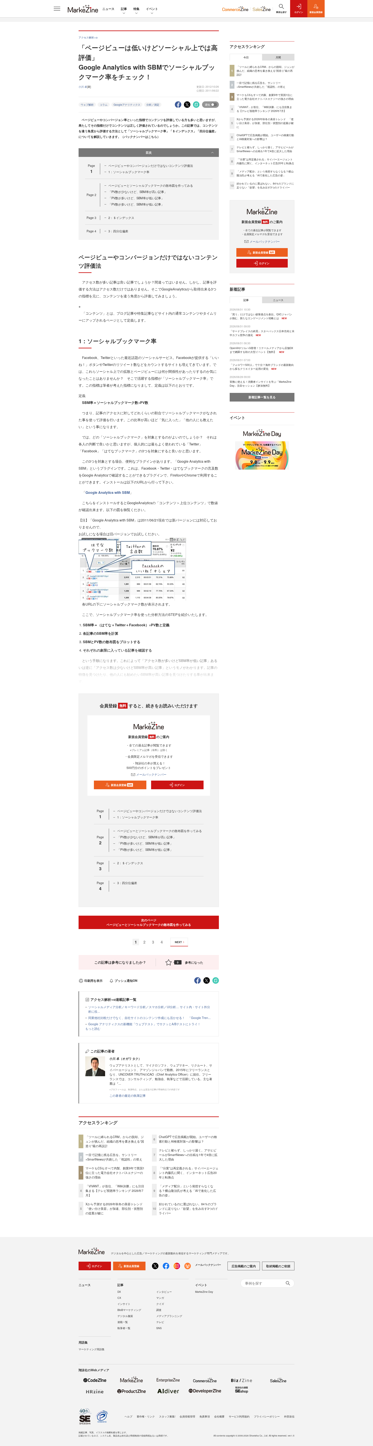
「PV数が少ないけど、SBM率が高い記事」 (137, 192)
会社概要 (219, 1416)
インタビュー (164, 1291)
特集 (136, 8)
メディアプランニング (169, 1316)
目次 (149, 152)
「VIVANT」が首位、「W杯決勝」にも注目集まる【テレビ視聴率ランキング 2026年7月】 (114, 1190)
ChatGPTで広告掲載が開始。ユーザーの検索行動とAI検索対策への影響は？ (188, 1139)
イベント (152, 8)
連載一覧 (122, 1322)
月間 (278, 57)
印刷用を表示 (93, 980)
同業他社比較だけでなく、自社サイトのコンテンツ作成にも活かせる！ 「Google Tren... (149, 1018)
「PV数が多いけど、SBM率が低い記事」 (136, 198)
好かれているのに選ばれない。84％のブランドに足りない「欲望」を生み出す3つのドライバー (188, 1208)
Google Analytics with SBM (107, 492)
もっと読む (92, 1028)
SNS (159, 1328)
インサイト (123, 1304)
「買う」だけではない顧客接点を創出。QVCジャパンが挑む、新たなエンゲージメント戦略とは (261, 316)
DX (119, 1291)
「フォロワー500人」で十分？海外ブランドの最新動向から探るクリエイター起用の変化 (262, 366)
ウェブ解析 (87, 104)
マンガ (160, 1297)
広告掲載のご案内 (244, 1266)
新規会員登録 (121, 785)
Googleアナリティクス (127, 104)
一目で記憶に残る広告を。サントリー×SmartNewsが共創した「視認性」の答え (113, 1157)
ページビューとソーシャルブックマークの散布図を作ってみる (150, 185)
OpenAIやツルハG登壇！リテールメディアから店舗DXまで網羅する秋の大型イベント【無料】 (261, 350)
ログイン (179, 785)
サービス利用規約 (239, 1416)
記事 (124, 8)
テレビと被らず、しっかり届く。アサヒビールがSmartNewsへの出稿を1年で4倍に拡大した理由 (188, 1154)
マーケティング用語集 (91, 1349)
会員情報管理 (187, 1416)
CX (119, 1297)
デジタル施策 (125, 1316)
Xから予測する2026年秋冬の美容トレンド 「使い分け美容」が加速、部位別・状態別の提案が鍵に (115, 1208)
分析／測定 (152, 104)
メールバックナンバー (151, 774)
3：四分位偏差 (118, 231)
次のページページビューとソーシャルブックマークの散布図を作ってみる (148, 922)
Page (91, 195)
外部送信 (289, 1416)
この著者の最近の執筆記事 (127, 1095)
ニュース (108, 8)
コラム (103, 104)
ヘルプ (128, 1416)
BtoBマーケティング (129, 1310)
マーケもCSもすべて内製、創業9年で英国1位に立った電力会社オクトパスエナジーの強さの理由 (114, 1172)
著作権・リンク (146, 1416)
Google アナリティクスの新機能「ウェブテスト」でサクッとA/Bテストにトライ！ (144, 1024)
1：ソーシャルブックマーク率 (128, 172)
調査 (158, 1310)
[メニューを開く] (57, 8)
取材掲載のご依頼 (278, 1266)
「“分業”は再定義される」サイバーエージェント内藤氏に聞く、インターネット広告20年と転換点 (188, 1172)
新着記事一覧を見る (262, 397)
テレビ (160, 1322)
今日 (246, 57)
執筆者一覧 (123, 1328)
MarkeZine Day (204, 1291)
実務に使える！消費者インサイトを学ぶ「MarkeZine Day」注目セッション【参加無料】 (260, 383)
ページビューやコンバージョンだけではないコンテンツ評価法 (150, 165)
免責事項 (204, 1416)
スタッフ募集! (167, 1416)
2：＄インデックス (121, 217)
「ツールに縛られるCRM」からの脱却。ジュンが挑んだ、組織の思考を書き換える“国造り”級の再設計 (114, 1141)
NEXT (178, 942)
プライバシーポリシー (267, 1416)
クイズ (160, 1304)
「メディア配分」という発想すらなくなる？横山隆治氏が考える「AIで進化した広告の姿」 (187, 1190)
